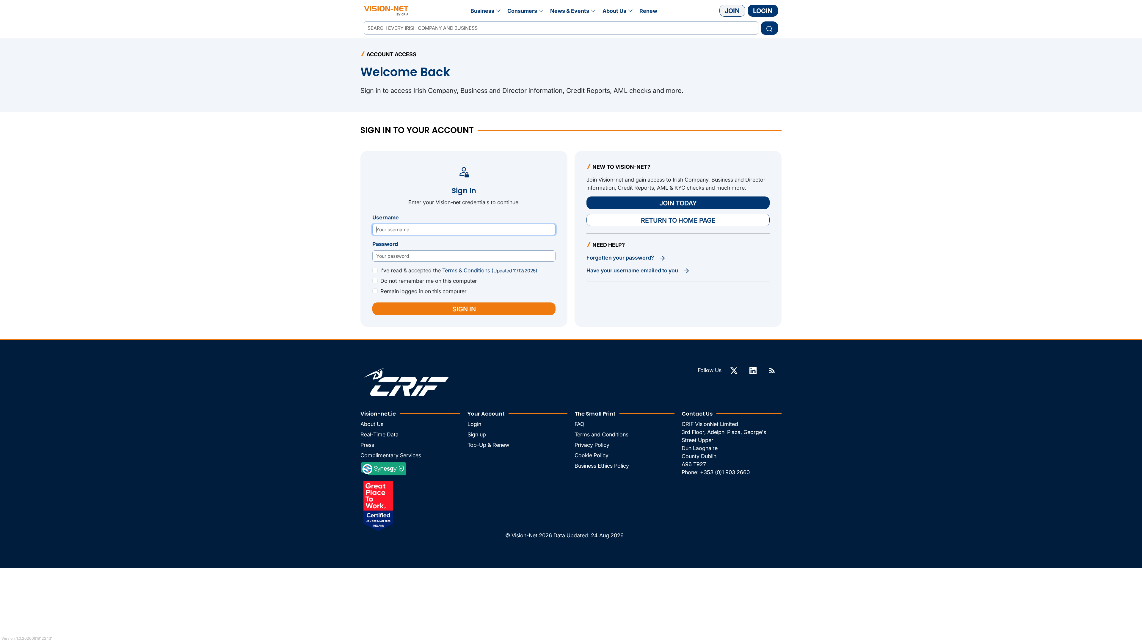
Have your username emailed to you (632, 270)
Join (732, 11)
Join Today (678, 203)
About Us (614, 11)
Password (385, 244)
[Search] (769, 28)
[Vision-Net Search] (386, 10)
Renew (648, 11)
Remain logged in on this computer (423, 291)
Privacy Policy (592, 445)
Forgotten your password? (620, 258)
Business (482, 11)
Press (367, 445)
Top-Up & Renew (488, 445)
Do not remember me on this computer (428, 281)
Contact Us (697, 413)
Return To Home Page (678, 220)
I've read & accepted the (458, 270)
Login (762, 11)
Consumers (522, 11)
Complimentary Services (390, 455)
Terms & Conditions (489, 270)
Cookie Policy (591, 455)
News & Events (569, 11)
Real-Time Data (379, 434)
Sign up (477, 434)
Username (385, 217)
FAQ (579, 424)
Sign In (464, 309)
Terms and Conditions (601, 434)
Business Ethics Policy (602, 466)
